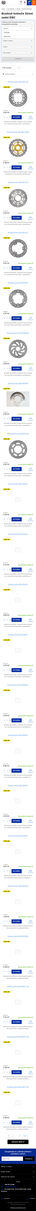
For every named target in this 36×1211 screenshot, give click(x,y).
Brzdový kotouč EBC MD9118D (18, 1037)
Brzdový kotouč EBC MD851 (18, 836)
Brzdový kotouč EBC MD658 (18, 584)
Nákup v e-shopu (6, 1166)
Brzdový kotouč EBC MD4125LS (18, 434)
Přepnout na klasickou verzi (18, 1208)
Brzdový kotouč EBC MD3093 (18, 283)
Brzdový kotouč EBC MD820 (18, 785)
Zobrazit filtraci (10, 74)
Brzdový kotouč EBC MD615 (18, 484)
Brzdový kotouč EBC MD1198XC (18, 132)
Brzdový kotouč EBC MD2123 (18, 232)
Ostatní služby (5, 1171)
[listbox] (18, 34)
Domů (3, 9)
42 (20, 1136)
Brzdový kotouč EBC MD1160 (18, 182)
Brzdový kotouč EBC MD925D (18, 886)
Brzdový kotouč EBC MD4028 (18, 383)
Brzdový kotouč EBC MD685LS (18, 685)
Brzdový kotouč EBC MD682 (18, 635)
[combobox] (18, 29)
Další (24, 1136)
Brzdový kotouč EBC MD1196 (18, 82)
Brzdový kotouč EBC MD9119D (18, 1087)
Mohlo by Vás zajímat (8, 1176)
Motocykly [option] (7, 36)
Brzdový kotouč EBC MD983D (18, 936)
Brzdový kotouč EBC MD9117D (18, 986)
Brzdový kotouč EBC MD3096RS (18, 333)
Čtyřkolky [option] (7, 32)
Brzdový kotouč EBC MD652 (18, 534)
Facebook (7, 1198)
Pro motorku (10, 9)
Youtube (32, 1198)
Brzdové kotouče (27, 9)
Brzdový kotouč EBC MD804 (18, 735)
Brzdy (18, 9)
